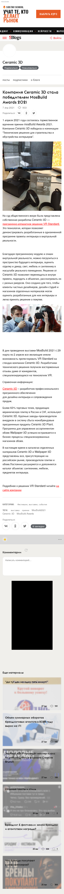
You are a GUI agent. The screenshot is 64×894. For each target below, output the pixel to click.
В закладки (38, 526)
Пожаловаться (29, 67)
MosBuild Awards (25, 513)
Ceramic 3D (13, 62)
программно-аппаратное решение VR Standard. (31, 224)
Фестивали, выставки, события (32, 504)
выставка (15, 510)
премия (25, 510)
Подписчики (20, 80)
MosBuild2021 (39, 510)
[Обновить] (26, 550)
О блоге (35, 80)
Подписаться (11, 67)
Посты (6, 80)
